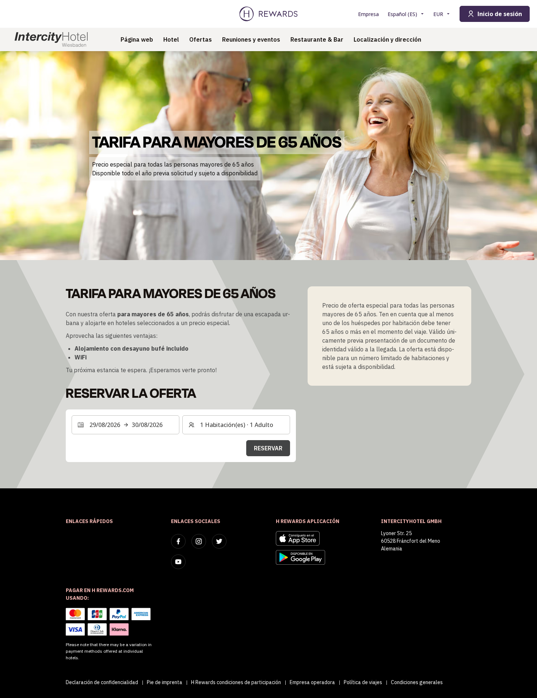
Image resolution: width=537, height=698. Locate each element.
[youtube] (178, 561)
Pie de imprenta (164, 682)
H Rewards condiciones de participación (236, 682)
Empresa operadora (312, 682)
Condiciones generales (417, 682)
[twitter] (219, 541)
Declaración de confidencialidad (102, 682)
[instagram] (198, 541)
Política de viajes (363, 682)
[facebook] (178, 541)
